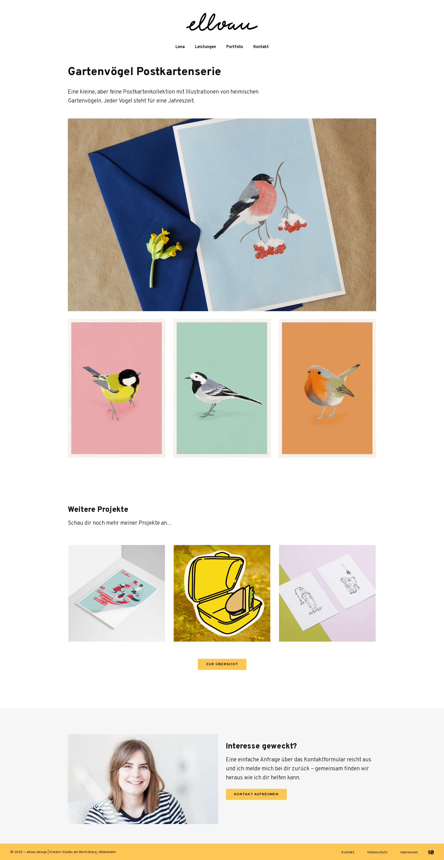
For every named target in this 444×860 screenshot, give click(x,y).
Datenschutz (377, 852)
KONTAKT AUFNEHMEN (256, 794)
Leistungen (205, 47)
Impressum (409, 852)
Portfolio (234, 47)
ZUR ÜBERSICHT (222, 664)
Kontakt (261, 47)
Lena (180, 47)
